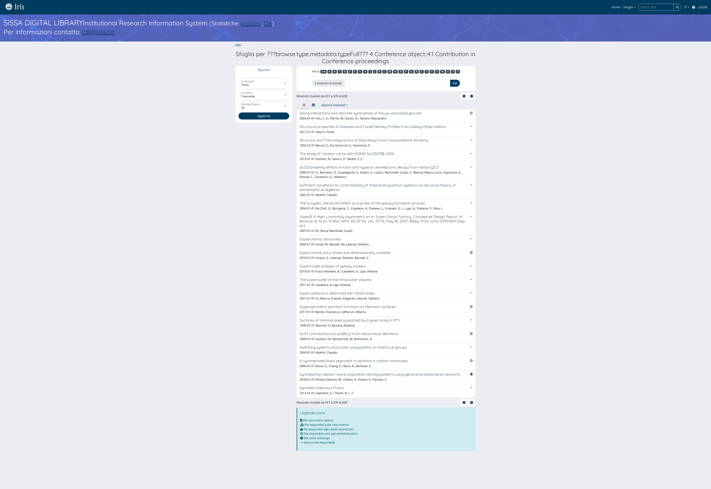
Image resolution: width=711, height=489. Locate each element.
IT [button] (685, 7)
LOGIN (702, 7)
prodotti (251, 23)
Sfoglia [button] (628, 7)
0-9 (323, 71)
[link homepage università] (17, 7)
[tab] (304, 105)
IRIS (238, 45)
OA (268, 23)
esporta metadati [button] (333, 105)
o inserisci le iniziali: (328, 83)
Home (616, 7)
